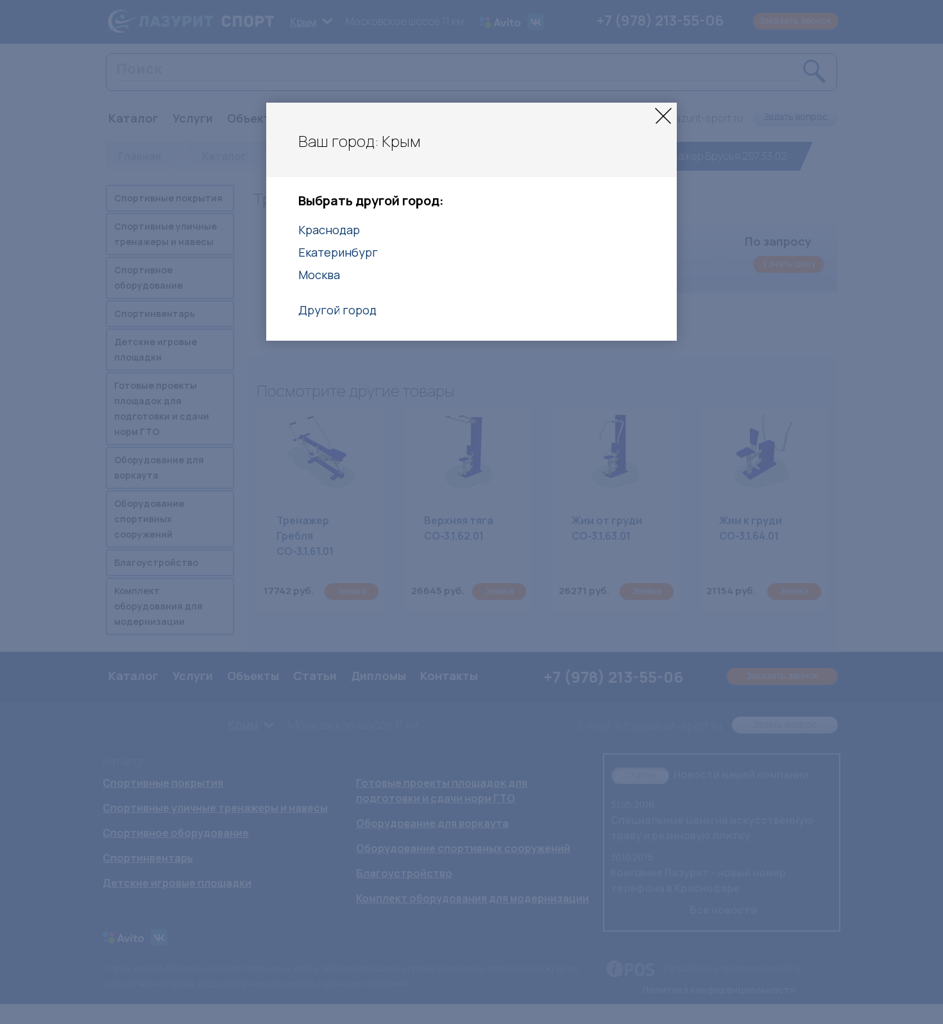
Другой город (337, 310)
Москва (319, 274)
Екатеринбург (338, 252)
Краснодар (329, 229)
